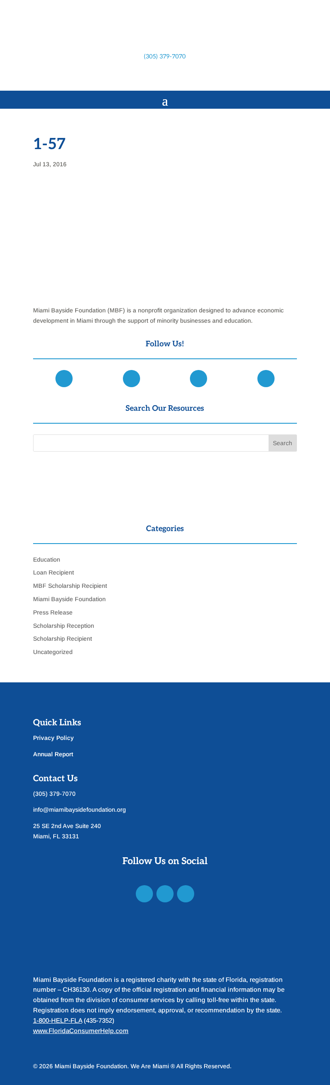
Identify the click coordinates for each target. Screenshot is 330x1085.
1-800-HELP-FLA (57, 1020)
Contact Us (55, 778)
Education (46, 559)
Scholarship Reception (63, 625)
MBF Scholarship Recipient (70, 585)
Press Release (53, 612)
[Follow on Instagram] (156, 77)
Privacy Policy (53, 737)
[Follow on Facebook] (139, 77)
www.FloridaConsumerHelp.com (80, 1030)
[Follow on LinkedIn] (173, 77)
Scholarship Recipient (62, 638)
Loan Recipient (53, 572)
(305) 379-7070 (165, 56)
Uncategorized (53, 651)
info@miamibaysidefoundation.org (79, 809)
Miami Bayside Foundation (69, 599)
